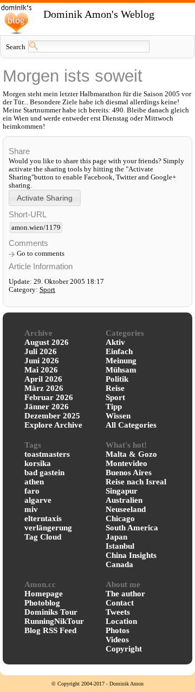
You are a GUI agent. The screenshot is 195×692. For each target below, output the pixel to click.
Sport (47, 290)
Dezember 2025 (52, 415)
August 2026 (46, 342)
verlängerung (48, 527)
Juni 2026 (41, 360)
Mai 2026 (41, 369)
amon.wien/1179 (36, 227)
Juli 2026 (40, 351)
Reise (115, 388)
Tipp (114, 406)
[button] (45, 197)
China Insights (131, 555)
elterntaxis (43, 518)
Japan (116, 537)
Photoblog (42, 602)
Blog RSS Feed (50, 630)
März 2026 (43, 388)
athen (34, 481)
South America (132, 527)
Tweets (118, 612)
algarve (37, 500)
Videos (117, 639)
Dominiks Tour (50, 612)
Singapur (122, 491)
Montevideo (126, 463)
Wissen (118, 415)
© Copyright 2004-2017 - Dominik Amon (97, 684)
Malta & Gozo (131, 454)
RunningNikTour (54, 621)
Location (121, 621)
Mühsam (121, 369)
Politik (117, 379)
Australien (124, 500)
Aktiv (115, 342)
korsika (37, 463)
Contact (120, 602)
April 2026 (43, 379)
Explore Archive (53, 425)
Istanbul (120, 546)
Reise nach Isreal (136, 481)
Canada (119, 564)
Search (15, 47)
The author (125, 593)
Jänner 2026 (46, 406)
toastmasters (47, 454)
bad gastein (44, 472)
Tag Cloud (42, 537)
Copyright (124, 648)
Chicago (120, 518)
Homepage (43, 593)
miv (31, 509)
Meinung (121, 360)
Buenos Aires (129, 472)
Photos (117, 630)
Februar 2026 (48, 397)
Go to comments (40, 253)
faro (32, 491)
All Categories (131, 425)
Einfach (119, 351)
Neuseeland (126, 509)
